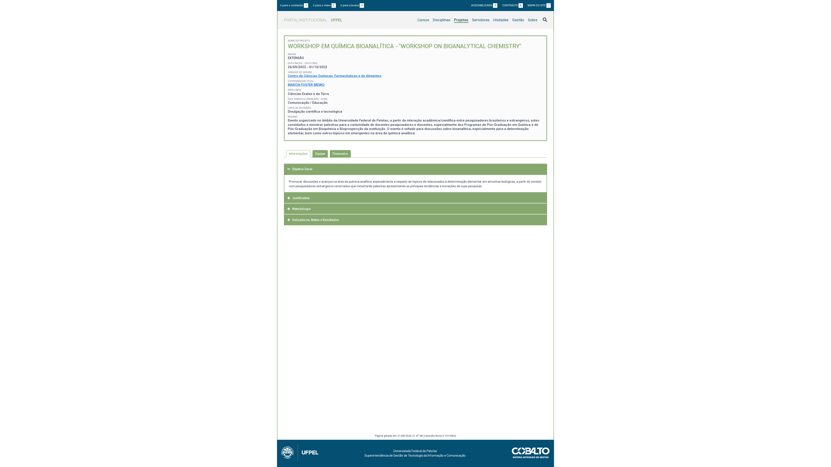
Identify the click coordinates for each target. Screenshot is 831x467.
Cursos (423, 20)
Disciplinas (441, 20)
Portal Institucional (313, 20)
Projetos (461, 20)
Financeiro (340, 153)
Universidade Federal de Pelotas (415, 451)
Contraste (512, 5)
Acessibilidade (483, 5)
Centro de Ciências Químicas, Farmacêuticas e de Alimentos (334, 76)
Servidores (481, 20)
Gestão (518, 20)
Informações (298, 153)
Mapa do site (538, 5)
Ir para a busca (352, 5)
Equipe (320, 153)
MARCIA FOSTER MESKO (306, 85)
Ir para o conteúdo (293, 5)
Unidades (501, 20)
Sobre (532, 20)
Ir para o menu (324, 5)
